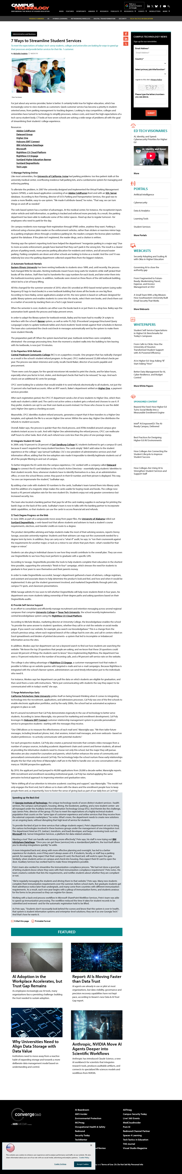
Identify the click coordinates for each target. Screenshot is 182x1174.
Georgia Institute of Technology (31, 802)
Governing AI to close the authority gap (146, 269)
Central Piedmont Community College (30, 354)
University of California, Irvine (52, 176)
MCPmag (79, 1122)
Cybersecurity (140, 202)
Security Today (82, 1135)
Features (70, 11)
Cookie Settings (60, 1164)
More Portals (140, 235)
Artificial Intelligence (144, 194)
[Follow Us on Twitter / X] (152, 6)
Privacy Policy (156, 79)
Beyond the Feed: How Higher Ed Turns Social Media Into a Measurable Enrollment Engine (150, 409)
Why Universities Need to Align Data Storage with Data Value (35, 1046)
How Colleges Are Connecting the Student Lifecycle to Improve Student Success (150, 454)
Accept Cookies (83, 1164)
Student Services (142, 226)
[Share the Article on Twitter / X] (126, 43)
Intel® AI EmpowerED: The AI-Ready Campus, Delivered (148, 425)
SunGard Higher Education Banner (33, 159)
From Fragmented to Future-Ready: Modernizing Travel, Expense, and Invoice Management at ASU (148, 282)
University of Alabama (93, 518)
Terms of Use (107, 1164)
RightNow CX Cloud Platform (31, 152)
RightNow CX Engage (27, 155)
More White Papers (143, 385)
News (61, 11)
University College (45, 612)
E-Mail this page (21, 921)
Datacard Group (24, 134)
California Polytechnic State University (30, 696)
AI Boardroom (82, 1109)
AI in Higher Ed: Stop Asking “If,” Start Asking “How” (149, 362)
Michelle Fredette (20, 53)
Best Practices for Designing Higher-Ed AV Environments (148, 439)
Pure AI (126, 1126)
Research (104, 11)
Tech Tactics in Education (135, 1139)
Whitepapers (145, 324)
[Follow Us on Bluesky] (156, 6)
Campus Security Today (135, 1114)
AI (48, 19)
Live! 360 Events (131, 1118)
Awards (91, 11)
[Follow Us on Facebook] (160, 6)
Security (123, 19)
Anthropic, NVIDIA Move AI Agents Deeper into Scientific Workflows (97, 1048)
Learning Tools (141, 218)
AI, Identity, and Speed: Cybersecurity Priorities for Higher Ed (150, 139)
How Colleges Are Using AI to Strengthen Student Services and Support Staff (150, 471)
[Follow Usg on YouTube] (164, 6)
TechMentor (81, 1139)
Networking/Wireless (80, 19)
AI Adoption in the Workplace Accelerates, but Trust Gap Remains (37, 981)
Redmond (80, 1131)
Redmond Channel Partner (136, 1131)
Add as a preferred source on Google (135, 6)
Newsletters (155, 11)
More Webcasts (141, 309)
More (165, 11)
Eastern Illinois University (24, 267)
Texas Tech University (69, 612)
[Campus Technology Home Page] (30, 8)
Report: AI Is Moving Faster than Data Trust (96, 979)
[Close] (91, 1145)
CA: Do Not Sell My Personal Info (128, 1164)
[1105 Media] (27, 1139)
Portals (141, 188)
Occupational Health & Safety (90, 1126)
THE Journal (129, 1143)
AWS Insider (81, 1114)
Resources (129, 11)
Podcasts (115, 11)
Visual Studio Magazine (135, 1148)
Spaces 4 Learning (132, 1135)
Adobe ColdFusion (25, 130)
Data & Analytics (142, 210)
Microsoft (21, 148)
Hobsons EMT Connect (28, 141)
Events (141, 11)
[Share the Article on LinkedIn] (126, 38)
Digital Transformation (104, 19)
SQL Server (111, 193)
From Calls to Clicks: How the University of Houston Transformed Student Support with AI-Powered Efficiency (149, 348)
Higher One (22, 137)
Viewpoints (81, 11)
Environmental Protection (88, 1118)
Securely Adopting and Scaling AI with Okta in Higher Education (150, 258)
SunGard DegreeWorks (27, 163)
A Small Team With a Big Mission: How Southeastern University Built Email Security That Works (151, 297)
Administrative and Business (24, 34)
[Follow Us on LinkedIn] (148, 6)
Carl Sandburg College (63, 444)
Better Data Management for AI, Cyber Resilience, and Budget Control (150, 374)
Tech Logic (21, 166)
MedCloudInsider (132, 1122)
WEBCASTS (142, 250)
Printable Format (42, 921)
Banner (41, 321)
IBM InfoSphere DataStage (29, 145)
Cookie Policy (84, 1157)
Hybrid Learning (60, 19)
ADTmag (127, 1109)
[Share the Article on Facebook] (126, 33)
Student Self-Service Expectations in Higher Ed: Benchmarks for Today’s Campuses (150, 333)
